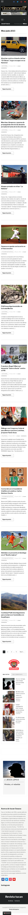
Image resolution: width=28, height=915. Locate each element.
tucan (19, 66)
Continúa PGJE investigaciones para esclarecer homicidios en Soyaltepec (13, 615)
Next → (22, 652)
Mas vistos (6, 674)
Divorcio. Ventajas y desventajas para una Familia (20, 680)
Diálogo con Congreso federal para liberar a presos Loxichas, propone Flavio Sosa (12, 430)
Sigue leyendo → (7, 89)
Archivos (10, 900)
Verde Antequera (14, 909)
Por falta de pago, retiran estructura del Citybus (20, 719)
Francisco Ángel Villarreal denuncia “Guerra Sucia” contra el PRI (13, 368)
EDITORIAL (5, 66)
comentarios (4, 68)
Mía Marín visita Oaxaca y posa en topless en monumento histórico (20, 695)
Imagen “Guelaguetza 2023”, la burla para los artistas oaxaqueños (20, 708)
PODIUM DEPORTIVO (7, 251)
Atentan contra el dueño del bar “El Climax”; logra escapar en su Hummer (13, 60)
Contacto (17, 900)
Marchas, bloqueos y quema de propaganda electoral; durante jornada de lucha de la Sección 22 (13, 124)
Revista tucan (14, 896)
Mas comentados (17, 674)
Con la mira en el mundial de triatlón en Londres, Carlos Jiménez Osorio (11, 491)
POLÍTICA (4, 436)
